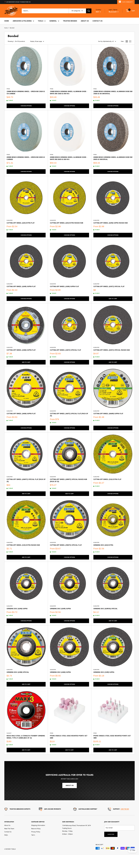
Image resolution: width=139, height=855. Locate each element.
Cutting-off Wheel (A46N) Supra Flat (21, 350)
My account (113, 12)
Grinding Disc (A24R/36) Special (105, 608)
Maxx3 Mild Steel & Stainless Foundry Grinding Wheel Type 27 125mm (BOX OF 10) (26, 737)
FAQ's (6, 835)
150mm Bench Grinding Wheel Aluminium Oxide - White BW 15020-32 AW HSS (68, 92)
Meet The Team (9, 829)
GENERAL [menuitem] (53, 21)
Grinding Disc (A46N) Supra (60, 672)
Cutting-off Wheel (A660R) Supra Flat (108, 413)
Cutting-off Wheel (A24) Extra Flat (21, 223)
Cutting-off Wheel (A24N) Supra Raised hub (110, 223)
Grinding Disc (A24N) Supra (17, 608)
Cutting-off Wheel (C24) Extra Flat (107, 479)
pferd (8, 89)
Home (6, 28)
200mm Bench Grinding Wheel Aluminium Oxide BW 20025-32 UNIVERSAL (112, 158)
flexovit (9, 733)
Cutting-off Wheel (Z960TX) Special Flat (66, 545)
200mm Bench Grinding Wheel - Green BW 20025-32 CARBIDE (26, 158)
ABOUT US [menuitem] (85, 21)
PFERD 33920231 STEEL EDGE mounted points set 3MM (112, 737)
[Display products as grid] (127, 41)
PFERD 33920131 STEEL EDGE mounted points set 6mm (68, 737)
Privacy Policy (35, 832)
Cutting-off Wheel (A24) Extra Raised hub (66, 223)
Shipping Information (38, 825)
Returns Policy (36, 829)
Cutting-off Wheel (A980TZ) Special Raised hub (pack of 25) (68, 480)
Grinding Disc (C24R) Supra (103, 672)
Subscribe (111, 834)
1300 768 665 (125, 809)
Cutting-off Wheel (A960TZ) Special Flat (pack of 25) (26, 480)
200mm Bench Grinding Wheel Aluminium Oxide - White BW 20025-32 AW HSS (68, 158)
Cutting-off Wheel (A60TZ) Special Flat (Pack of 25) (69, 415)
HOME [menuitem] (6, 21)
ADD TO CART (113, 298)
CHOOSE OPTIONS (26, 105)
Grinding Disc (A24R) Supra (60, 608)
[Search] (88, 10)
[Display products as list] (130, 41)
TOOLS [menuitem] (40, 21)
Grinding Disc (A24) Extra (103, 545)
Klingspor (9, 220)
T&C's (33, 835)
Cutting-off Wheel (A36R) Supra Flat (64, 286)
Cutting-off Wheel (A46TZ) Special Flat (65, 350)
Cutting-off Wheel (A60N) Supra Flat (21, 413)
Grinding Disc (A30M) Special (18, 672)
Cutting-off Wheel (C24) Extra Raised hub (23, 545)
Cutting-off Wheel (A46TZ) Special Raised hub (111, 350)
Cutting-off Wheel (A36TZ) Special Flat (108, 286)
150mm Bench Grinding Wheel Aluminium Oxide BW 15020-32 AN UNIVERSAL (112, 92)
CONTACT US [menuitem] (97, 21)
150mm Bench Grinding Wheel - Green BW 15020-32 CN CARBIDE (26, 92)
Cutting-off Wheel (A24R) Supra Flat (21, 286)
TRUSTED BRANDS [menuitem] (70, 21)
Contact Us (7, 832)
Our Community (127, 2)
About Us (7, 825)
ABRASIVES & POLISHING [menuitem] (22, 21)
